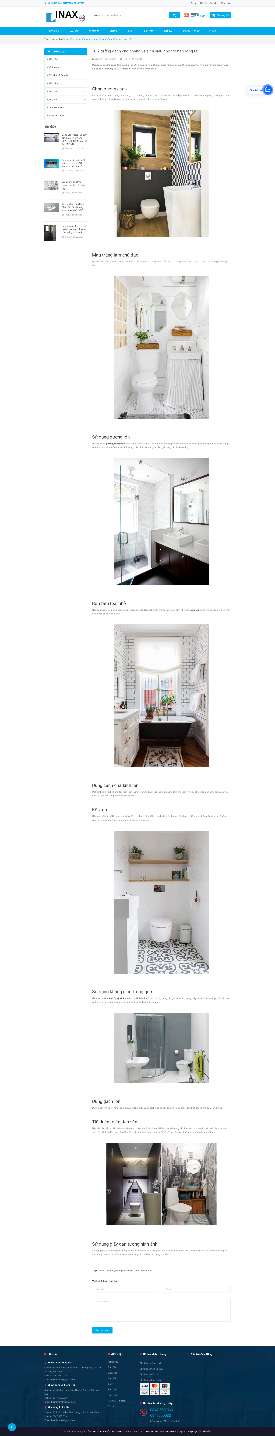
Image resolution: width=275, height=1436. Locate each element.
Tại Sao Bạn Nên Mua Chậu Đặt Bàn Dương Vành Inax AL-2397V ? (73, 207)
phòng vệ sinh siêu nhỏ (127, 1270)
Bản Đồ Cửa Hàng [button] (202, 1354)
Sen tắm (186, 1431)
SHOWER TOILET (58, 107)
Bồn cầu (207, 1431)
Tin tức (194, 3)
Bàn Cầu (112, 1367)
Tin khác (50, 126)
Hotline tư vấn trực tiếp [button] (158, 1403)
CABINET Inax (56, 115)
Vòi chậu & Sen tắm (59, 75)
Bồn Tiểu (112, 1395)
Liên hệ (203, 3)
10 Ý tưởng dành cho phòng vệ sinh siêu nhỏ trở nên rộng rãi (145, 51)
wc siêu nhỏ (146, 1270)
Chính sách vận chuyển (151, 1369)
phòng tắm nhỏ (106, 1270)
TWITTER (159, 1431)
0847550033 (160, 1415)
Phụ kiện (53, 99)
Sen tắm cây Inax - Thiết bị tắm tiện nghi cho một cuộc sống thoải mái (74, 229)
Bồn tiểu (53, 91)
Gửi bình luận (102, 1330)
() (223, 15)
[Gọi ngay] (12, 1427)
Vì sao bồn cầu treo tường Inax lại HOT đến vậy (73, 185)
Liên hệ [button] (52, 1354)
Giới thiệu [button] (117, 1354)
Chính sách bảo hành (150, 1380)
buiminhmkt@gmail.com (63, 1379)
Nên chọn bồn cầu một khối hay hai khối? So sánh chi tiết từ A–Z (73, 163)
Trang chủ (113, 1362)
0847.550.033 (60, 1375)
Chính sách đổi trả (149, 1374)
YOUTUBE (148, 1431)
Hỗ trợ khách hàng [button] (154, 1354)
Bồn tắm (53, 83)
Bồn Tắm (112, 1389)
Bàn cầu (53, 59)
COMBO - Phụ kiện (117, 1400)
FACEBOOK (171, 1431)
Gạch (110, 1384)
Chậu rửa (54, 67)
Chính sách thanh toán (151, 1363)
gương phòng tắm (115, 443)
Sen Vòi (112, 1378)
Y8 (179, 1431)
